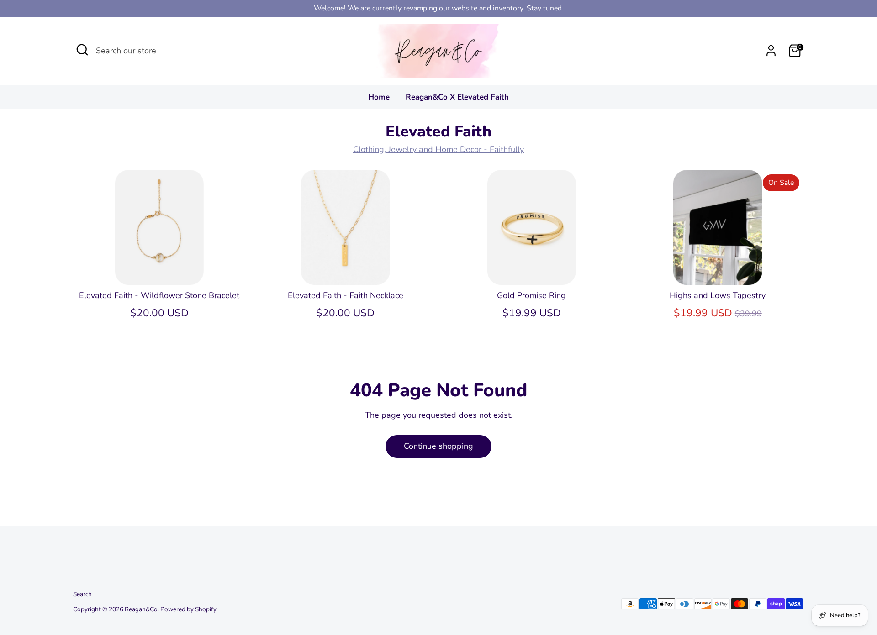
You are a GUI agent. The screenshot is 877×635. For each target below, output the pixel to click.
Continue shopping (438, 446)
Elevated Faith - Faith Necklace (345, 295)
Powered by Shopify (188, 609)
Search (82, 594)
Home (379, 97)
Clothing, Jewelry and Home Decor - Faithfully (438, 149)
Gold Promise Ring (531, 295)
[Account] (771, 51)
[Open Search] (82, 50)
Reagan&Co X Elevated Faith (457, 97)
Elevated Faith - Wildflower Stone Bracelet (159, 295)
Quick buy (159, 268)
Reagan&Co (141, 609)
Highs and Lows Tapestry (718, 295)
